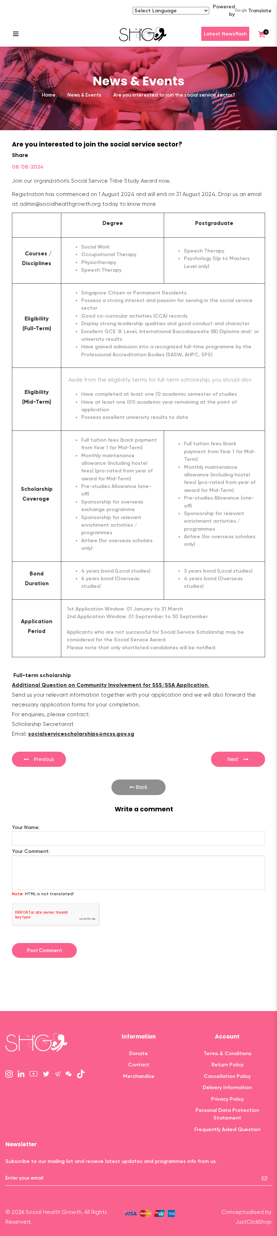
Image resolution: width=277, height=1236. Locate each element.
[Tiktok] (80, 1074)
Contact (138, 1065)
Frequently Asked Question (227, 1129)
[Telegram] (58, 1073)
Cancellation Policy (227, 1076)
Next (234, 759)
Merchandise (138, 1076)
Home (49, 95)
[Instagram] (9, 1073)
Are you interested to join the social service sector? (174, 95)
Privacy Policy (227, 1099)
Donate (138, 1053)
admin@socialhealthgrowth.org (60, 204)
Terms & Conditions (227, 1053)
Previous (43, 759)
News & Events (84, 95)
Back (141, 787)
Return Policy (227, 1065)
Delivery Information (227, 1087)
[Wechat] (68, 1073)
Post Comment (44, 950)
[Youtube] (34, 1073)
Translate (260, 11)
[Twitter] (46, 1073)
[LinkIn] (21, 1073)
